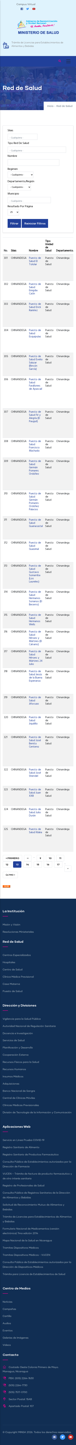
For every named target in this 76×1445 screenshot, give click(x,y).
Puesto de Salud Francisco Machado (35, 446)
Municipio (13, 194)
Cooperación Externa (15, 1055)
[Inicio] (38, 29)
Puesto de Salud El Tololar (35, 261)
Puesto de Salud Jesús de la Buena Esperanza (35, 676)
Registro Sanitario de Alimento (21, 1147)
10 (51, 858)
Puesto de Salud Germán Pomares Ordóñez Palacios (35, 502)
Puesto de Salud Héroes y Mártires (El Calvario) (35, 638)
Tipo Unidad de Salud (49, 246)
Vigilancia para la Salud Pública (22, 1019)
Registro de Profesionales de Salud (23, 1185)
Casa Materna (11, 984)
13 (18, 865)
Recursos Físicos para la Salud (21, 1062)
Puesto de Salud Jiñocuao (35, 700)
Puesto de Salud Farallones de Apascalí (35, 384)
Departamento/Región (21, 181)
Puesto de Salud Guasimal (35, 546)
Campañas (9, 1309)
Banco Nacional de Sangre (19, 1091)
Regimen (13, 169)
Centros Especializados (17, 955)
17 (59, 864)
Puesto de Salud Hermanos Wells (35, 620)
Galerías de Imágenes (15, 1338)
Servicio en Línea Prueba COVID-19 (23, 1140)
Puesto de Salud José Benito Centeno (35, 742)
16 (49, 864)
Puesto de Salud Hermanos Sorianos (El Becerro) (35, 598)
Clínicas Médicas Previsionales (21, 1105)
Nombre (12, 156)
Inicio (50, 106)
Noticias (7, 1302)
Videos (7, 1345)
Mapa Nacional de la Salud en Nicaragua (27, 1240)
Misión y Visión (11, 925)
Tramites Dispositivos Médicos (21, 1248)
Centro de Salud (12, 969)
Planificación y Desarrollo (18, 1047)
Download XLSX (6, 887)
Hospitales (9, 962)
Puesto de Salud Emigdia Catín (35, 289)
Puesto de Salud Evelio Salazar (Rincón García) (36, 362)
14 (29, 864)
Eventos (8, 1330)
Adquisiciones (11, 1084)
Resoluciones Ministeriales (18, 932)
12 (8, 864)
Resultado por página (20, 206)
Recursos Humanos (14, 1069)
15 (39, 864)
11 (61, 858)
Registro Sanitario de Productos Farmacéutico (31, 1154)
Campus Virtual (25, 4)
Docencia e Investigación (18, 1033)
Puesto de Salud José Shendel (35, 773)
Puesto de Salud (12, 991)
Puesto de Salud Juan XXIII (35, 793)
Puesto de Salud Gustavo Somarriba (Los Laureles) (35, 574)
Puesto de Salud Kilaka (35, 831)
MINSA (22, 1432)
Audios (7, 1323)
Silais (10, 130)
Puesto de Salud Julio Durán (35, 812)
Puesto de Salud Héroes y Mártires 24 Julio (35, 657)
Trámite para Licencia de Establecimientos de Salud (34, 1274)
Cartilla (7, 1316)
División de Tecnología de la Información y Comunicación (37, 1112)
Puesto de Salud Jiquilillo (35, 720)
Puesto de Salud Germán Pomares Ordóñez (35, 467)
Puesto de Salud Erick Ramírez (35, 307)
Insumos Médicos (13, 1076)
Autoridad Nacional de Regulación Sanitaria (29, 1026)
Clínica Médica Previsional (18, 977)
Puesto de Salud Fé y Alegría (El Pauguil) (35, 417)
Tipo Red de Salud (18, 143)
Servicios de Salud (14, 1040)
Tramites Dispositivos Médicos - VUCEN (26, 1255)
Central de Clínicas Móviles (19, 1098)
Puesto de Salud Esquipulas (35, 333)
